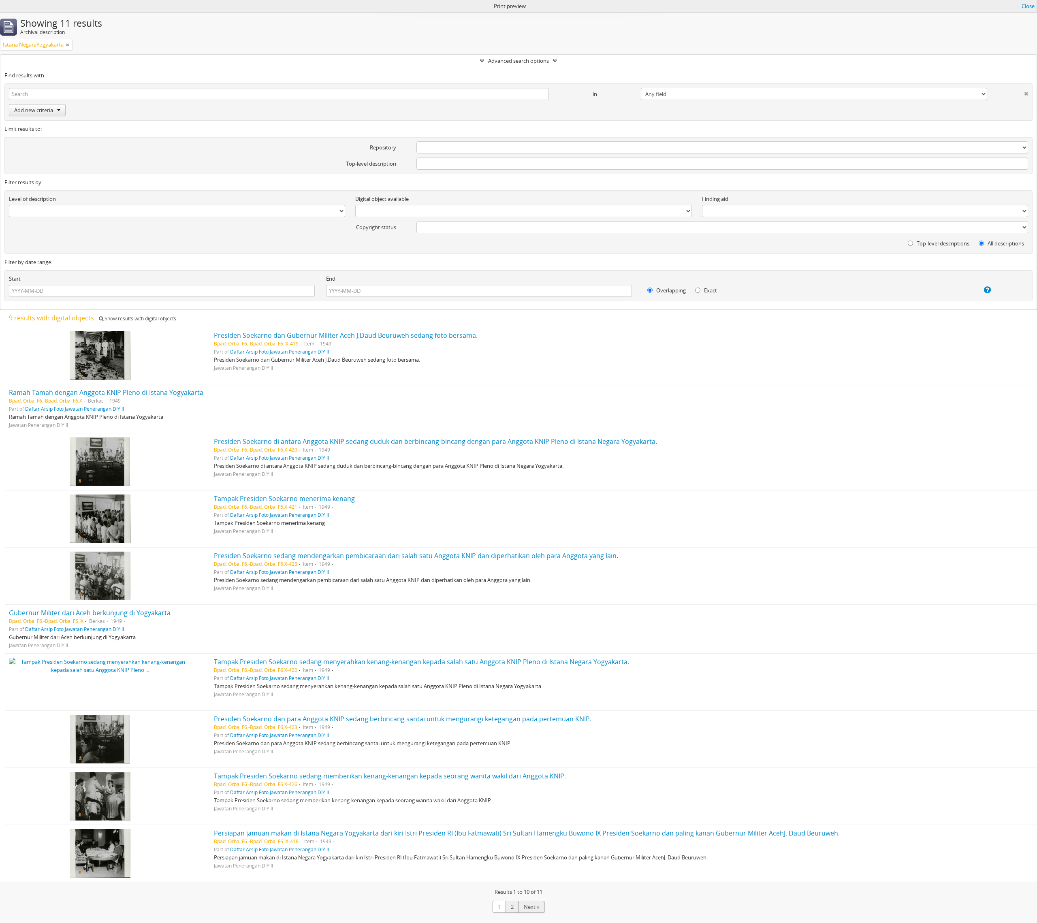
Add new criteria (33, 110)
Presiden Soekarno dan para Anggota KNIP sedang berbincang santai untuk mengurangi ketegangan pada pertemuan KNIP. (402, 718)
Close (1028, 6)
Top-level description (371, 163)
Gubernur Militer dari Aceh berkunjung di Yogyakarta (90, 612)
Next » (531, 906)
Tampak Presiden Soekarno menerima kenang (284, 498)
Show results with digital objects (139, 318)
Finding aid (715, 199)
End (330, 278)
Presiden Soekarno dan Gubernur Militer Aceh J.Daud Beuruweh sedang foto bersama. (346, 335)
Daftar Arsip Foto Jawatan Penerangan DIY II (279, 351)
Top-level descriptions (942, 243)
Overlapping (670, 290)
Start (15, 278)
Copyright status (376, 227)
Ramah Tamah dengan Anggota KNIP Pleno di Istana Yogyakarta (106, 392)
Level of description (32, 199)
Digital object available (382, 199)
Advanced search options (518, 60)
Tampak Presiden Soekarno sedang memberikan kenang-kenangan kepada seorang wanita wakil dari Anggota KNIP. (390, 776)
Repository (383, 147)
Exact (710, 290)
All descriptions (1005, 243)
